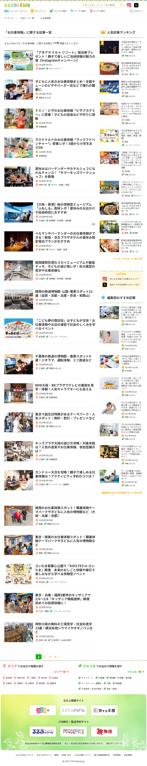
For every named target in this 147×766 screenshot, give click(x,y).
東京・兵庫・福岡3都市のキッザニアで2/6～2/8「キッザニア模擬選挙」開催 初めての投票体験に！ (64, 599)
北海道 (55, 677)
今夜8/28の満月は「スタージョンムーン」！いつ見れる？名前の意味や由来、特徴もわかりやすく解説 (131, 47)
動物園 (119, 683)
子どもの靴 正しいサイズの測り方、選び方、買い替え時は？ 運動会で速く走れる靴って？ (131, 383)
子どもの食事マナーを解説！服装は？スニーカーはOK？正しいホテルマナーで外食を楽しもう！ (131, 451)
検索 (121, 5)
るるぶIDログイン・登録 (47, 754)
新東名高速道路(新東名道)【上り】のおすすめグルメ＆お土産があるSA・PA (131, 244)
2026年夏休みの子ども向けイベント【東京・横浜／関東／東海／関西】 (131, 134)
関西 (41, 303)
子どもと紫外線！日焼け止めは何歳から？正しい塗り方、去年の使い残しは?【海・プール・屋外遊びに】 (131, 312)
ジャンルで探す (60, 11)
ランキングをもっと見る (126, 258)
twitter (105, 285)
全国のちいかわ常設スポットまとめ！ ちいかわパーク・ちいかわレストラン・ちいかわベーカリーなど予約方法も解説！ (131, 110)
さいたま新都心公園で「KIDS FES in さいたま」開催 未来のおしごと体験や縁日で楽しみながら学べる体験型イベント (65, 569)
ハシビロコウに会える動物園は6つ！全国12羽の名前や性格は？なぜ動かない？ (132, 225)
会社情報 (128, 754)
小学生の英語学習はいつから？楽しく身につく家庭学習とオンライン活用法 (131, 360)
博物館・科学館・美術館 (120, 677)
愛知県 (42, 683)
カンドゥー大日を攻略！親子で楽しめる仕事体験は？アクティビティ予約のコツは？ (65, 474)
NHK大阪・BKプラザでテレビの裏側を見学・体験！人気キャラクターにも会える (64, 387)
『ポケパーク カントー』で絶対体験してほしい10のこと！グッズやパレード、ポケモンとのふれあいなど (132, 187)
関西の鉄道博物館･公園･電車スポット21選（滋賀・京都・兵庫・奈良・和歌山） (64, 293)
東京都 (42, 249)
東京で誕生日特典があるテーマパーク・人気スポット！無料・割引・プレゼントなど (65, 416)
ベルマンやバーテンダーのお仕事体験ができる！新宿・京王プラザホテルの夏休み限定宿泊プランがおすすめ (65, 237)
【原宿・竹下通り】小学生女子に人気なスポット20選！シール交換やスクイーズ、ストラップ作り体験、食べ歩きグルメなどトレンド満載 (131, 160)
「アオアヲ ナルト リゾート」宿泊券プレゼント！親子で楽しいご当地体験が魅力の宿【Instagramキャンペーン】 (65, 56)
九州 (41, 611)
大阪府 (42, 220)
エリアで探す (99, 11)
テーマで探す (80, 11)
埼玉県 (42, 582)
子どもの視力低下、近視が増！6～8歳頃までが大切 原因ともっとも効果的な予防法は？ (131, 406)
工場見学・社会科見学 (91, 688)
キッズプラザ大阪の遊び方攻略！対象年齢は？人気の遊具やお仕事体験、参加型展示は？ (65, 447)
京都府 (20, 683)
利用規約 (117, 754)
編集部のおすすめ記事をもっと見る (120, 492)
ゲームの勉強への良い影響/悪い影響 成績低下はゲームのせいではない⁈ (131, 474)
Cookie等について (82, 754)
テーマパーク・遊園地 (91, 683)
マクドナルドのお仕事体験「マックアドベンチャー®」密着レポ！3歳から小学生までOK (65, 143)
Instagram (129, 5)
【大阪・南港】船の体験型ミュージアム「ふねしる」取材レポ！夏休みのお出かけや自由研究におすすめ (65, 208)
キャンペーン (40, 11)
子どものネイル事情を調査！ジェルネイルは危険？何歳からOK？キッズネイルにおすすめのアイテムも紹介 (131, 336)
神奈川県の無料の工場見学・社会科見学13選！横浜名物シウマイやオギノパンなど (64, 628)
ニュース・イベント (18, 11)
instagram (105, 279)
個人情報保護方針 (102, 754)
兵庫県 (31, 683)
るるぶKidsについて (24, 754)
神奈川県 (43, 184)
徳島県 (42, 68)
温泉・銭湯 (112, 688)
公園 (109, 683)
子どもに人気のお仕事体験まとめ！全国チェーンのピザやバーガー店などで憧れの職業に (65, 85)
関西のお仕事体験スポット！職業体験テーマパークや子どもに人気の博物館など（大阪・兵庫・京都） (65, 511)
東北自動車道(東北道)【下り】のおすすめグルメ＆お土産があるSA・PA (131, 67)
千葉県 (42, 368)
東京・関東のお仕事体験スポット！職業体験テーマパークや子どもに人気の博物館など (65, 540)
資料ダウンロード (114, 743)
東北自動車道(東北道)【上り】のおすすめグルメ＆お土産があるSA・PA (131, 207)
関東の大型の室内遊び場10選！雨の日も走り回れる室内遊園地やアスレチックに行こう (131, 85)
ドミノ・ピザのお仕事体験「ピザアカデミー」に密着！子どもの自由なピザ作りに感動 (65, 114)
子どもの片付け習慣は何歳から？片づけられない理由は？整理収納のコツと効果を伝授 (131, 428)
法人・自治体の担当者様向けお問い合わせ (84, 743)
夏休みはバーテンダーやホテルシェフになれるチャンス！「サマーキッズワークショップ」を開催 (65, 172)
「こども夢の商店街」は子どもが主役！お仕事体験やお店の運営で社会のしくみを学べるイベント (65, 324)
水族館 (101, 677)
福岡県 (53, 683)
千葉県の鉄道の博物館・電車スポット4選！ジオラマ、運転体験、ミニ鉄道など (63, 358)
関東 (41, 553)
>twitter (136, 5)
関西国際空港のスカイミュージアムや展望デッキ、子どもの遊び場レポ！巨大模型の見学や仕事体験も (65, 266)
